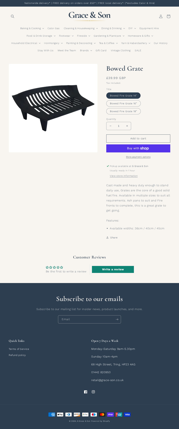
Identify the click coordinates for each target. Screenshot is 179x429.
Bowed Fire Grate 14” (123, 95)
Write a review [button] (113, 269)
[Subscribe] (117, 319)
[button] (12, 16)
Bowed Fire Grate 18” (123, 111)
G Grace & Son (83, 421)
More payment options (138, 157)
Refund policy (17, 355)
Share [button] (113, 237)
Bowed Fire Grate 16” (123, 103)
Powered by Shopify (100, 421)
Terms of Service (19, 349)
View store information (124, 175)
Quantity (111, 119)
